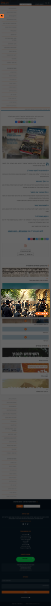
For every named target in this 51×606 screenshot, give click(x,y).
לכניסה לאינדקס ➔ (42, 313)
